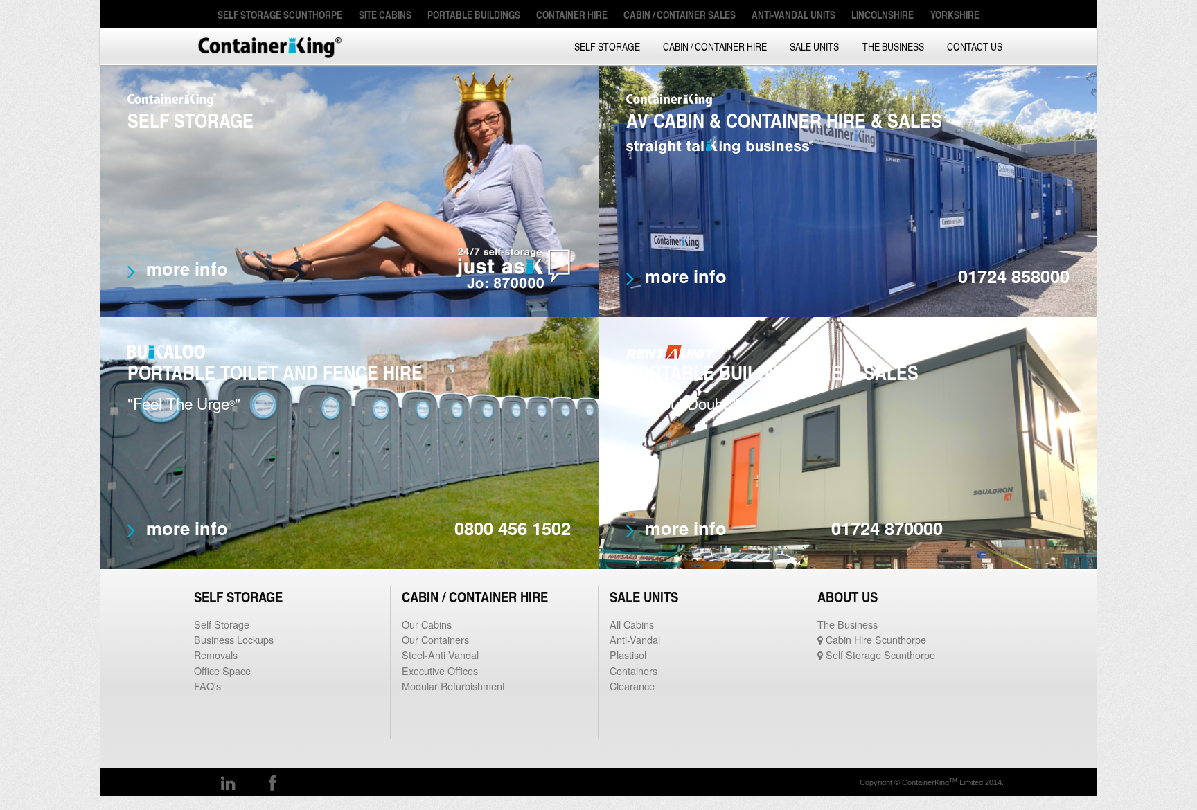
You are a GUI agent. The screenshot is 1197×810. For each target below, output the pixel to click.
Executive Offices (440, 670)
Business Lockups (234, 639)
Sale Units (814, 46)
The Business (893, 46)
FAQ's (207, 685)
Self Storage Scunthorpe (879, 654)
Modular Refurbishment (453, 685)
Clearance (632, 685)
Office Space (222, 670)
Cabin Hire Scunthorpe (874, 639)
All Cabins (632, 624)
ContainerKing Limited (269, 46)
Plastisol (628, 654)
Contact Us (974, 46)
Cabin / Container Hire (715, 46)
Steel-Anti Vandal (440, 654)
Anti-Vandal (635, 639)
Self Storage (607, 46)
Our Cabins (427, 624)
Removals (216, 654)
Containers (633, 670)
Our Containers (435, 639)
